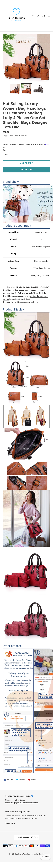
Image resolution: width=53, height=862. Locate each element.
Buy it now (26, 170)
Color (4, 150)
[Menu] (48, 15)
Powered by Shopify (37, 854)
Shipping (6, 136)
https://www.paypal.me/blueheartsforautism (21, 803)
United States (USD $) (25, 837)
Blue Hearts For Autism (22, 854)
